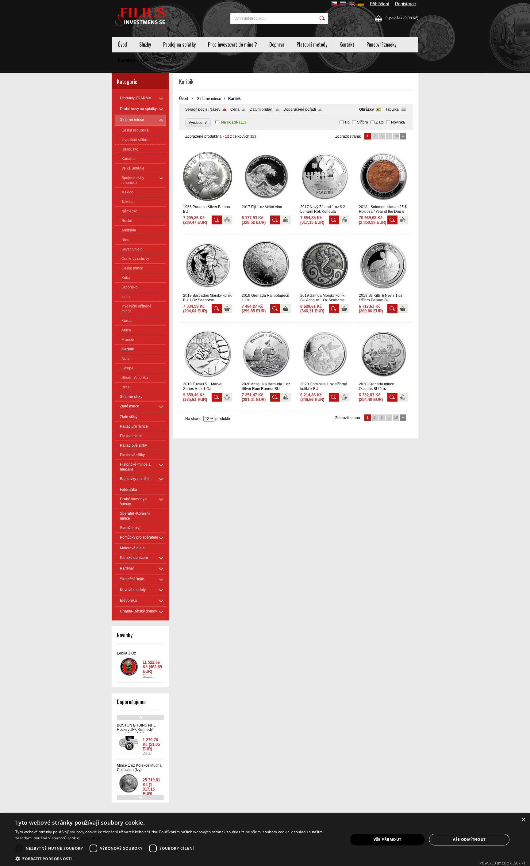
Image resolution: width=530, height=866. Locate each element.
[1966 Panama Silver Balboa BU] (207, 202)
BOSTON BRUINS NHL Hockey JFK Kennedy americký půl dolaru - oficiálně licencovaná (136, 731)
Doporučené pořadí (299, 109)
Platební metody (312, 44)
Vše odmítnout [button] (469, 839)
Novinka (398, 122)
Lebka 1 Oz (126, 653)
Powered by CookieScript (502, 863)
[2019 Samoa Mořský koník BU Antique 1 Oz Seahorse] (324, 290)
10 (396, 136)
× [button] (523, 820)
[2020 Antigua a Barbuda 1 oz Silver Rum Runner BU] (266, 379)
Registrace (405, 3)
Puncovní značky (381, 44)
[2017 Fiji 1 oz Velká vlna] (266, 202)
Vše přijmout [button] (387, 839)
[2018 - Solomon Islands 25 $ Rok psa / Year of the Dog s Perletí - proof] (383, 202)
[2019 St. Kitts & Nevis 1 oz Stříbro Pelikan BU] (383, 290)
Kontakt (347, 44)
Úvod (122, 44)
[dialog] (265, 839)
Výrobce (198, 122)
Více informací (94, 838)
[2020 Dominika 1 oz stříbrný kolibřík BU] (324, 379)
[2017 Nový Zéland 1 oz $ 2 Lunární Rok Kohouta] (324, 202)
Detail (147, 676)
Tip (347, 122)
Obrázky (366, 109)
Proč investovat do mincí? (232, 44)
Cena (235, 109)
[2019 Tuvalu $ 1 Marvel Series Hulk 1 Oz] (207, 379)
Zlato (379, 122)
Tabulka (392, 109)
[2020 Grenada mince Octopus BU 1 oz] (383, 379)
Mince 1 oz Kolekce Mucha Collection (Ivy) (139, 767)
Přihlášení (379, 3)
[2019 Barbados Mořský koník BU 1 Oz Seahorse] (207, 290)
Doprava (276, 44)
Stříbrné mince (209, 99)
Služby (145, 44)
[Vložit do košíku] (227, 220)
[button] (176, 858)
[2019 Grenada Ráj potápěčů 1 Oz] (266, 290)
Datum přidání (261, 109)
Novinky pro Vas (132, 60)
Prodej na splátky (179, 44)
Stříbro (362, 122)
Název (214, 109)
